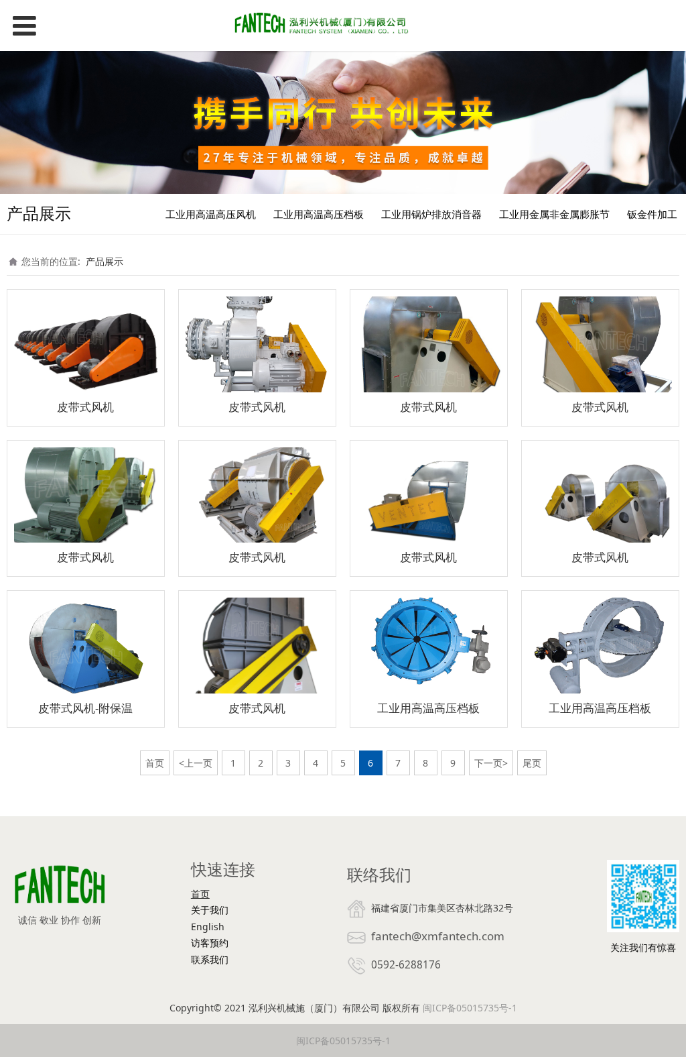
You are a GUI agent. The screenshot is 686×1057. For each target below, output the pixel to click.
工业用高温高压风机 (210, 214)
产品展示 (104, 261)
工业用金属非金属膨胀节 (554, 214)
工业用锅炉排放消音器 (431, 214)
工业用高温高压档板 (318, 214)
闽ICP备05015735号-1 (470, 1007)
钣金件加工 (652, 214)
